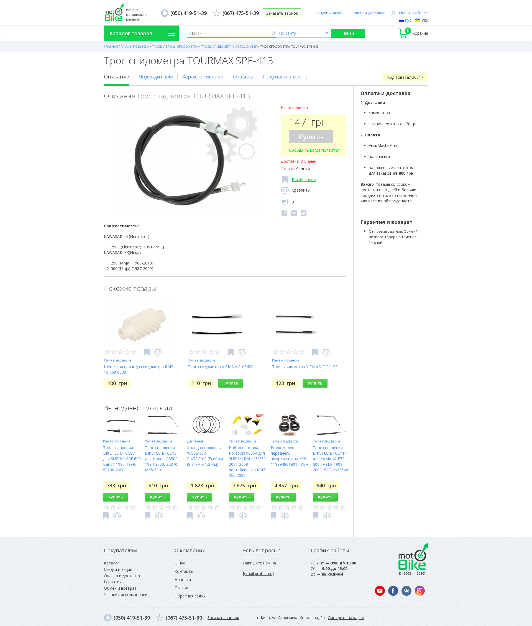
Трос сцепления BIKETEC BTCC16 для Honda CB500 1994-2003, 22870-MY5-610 (162, 458)
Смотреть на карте (346, 617)
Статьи (181, 587)
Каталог (111, 563)
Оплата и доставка (367, 13)
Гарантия (113, 581)
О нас (180, 563)
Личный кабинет (412, 13)
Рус (408, 20)
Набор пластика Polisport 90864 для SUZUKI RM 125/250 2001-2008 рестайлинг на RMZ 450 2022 (247, 461)
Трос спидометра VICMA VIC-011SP (305, 366)
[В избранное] (147, 352)
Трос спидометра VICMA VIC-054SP (221, 366)
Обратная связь (190, 596)
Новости (183, 579)
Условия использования (127, 594)
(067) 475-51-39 (240, 13)
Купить (311, 136)
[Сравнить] (158, 352)
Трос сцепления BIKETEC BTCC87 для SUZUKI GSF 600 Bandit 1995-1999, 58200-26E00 (122, 458)
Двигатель (195, 441)
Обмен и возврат (120, 588)
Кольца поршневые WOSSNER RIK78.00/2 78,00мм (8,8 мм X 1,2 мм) (205, 456)
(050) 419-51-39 (188, 13)
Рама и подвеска (117, 360)
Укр (424, 20)
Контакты (184, 571)
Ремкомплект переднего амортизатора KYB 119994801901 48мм (289, 456)
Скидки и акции (329, 13)
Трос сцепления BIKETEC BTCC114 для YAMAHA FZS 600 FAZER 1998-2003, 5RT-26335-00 (331, 458)
